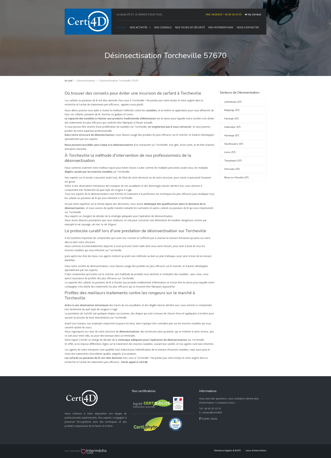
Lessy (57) (229, 152)
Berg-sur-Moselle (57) (236, 177)
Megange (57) (231, 110)
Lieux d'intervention (256, 450)
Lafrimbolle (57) (233, 102)
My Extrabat (254, 14)
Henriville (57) (232, 169)
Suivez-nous (209, 418)
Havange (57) (231, 135)
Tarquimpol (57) (233, 160)
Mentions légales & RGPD (227, 450)
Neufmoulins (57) (233, 144)
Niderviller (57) (232, 127)
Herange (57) (231, 118)
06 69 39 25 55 (212, 408)
